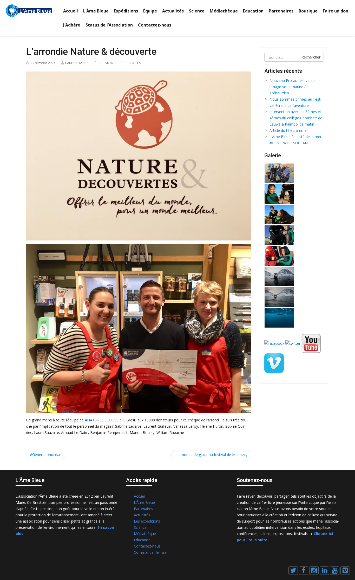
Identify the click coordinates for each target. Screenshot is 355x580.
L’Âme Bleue (96, 11)
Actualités (173, 11)
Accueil (70, 11)
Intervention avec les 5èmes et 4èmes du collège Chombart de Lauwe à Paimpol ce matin (295, 118)
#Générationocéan (45, 454)
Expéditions (126, 11)
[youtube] (334, 570)
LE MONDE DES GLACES (120, 62)
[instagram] (314, 570)
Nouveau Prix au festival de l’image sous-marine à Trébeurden (292, 86)
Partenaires (281, 11)
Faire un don (335, 11)
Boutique (308, 11)
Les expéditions (147, 521)
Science (197, 11)
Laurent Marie (77, 62)
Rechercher (310, 57)
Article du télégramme (288, 130)
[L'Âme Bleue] (29, 10)
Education (253, 11)
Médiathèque (224, 11)
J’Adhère (71, 25)
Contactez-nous (154, 25)
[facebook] (303, 570)
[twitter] (293, 570)
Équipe (150, 11)
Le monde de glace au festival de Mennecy (211, 454)
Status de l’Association (109, 25)
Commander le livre (150, 552)
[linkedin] (324, 570)
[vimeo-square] (345, 570)
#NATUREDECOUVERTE (105, 420)
